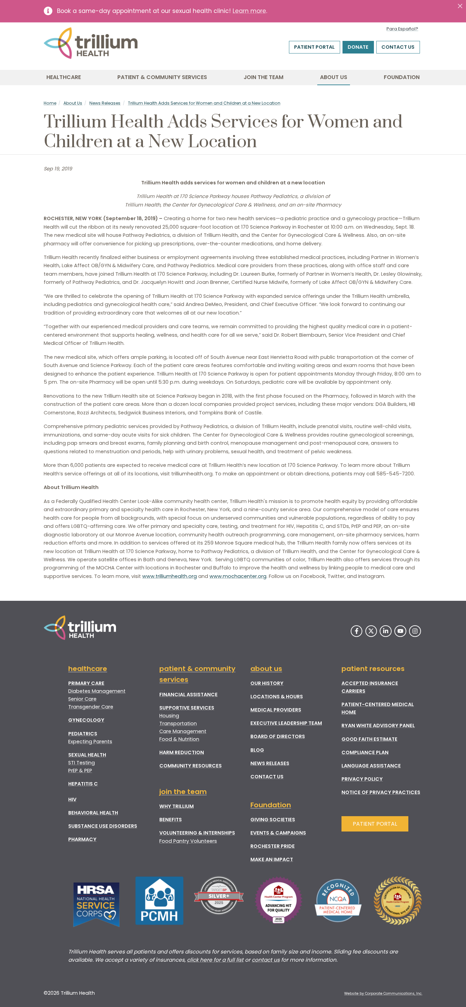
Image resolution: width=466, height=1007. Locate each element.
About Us (333, 77)
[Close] (460, 6)
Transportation (178, 723)
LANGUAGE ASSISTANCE (371, 765)
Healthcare (63, 77)
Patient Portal (314, 47)
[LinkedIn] (386, 631)
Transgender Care (90, 706)
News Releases (104, 103)
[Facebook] (357, 631)
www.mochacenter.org (237, 576)
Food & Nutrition (179, 739)
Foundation (402, 77)
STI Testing (81, 762)
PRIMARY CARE (86, 683)
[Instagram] (415, 631)
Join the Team (263, 77)
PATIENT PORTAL (375, 824)
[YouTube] (400, 631)
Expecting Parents (90, 741)
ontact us (267, 959)
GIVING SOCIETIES (272, 819)
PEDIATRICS (82, 733)
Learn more (249, 11)
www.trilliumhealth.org (169, 576)
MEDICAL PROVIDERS (275, 709)
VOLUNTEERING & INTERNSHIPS (197, 832)
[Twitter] (371, 631)
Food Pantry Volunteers (188, 841)
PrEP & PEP (80, 770)
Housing (169, 715)
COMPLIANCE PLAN (365, 752)
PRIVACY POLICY (362, 779)
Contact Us (397, 47)
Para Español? (402, 29)
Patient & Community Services (162, 77)
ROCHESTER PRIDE (272, 846)
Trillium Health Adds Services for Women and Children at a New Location (204, 103)
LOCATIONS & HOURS (276, 696)
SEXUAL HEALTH (87, 754)
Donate (358, 47)
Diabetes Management (97, 691)
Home (50, 103)
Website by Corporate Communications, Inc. (383, 993)
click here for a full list (215, 959)
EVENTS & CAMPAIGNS (278, 832)
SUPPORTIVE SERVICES (186, 707)
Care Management (182, 731)
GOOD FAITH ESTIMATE (369, 739)
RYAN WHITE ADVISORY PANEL (378, 725)
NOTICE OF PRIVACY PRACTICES (380, 792)
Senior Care (82, 699)
